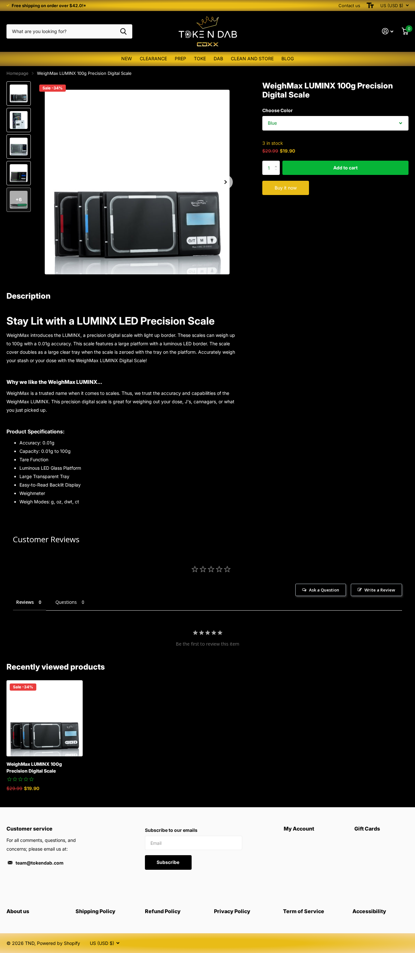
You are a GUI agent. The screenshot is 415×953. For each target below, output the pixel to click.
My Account (299, 828)
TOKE (200, 58)
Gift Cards (367, 828)
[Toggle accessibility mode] (370, 5)
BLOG (287, 58)
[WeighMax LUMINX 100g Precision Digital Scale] (44, 718)
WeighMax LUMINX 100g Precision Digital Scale (34, 767)
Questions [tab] (66, 602)
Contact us (349, 5)
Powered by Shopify (58, 943)
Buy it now (286, 187)
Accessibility (369, 911)
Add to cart (345, 167)
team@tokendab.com (40, 863)
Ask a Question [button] (324, 590)
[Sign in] (388, 31)
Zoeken (123, 31)
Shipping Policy (95, 911)
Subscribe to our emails (171, 830)
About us (17, 911)
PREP (180, 58)
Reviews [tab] (25, 602)
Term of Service (303, 911)
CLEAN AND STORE (252, 58)
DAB (218, 58)
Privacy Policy (232, 911)
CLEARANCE (153, 58)
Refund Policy (163, 911)
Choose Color (277, 110)
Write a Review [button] (379, 590)
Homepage (17, 73)
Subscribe (168, 862)
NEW (126, 58)
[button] (226, 182)
